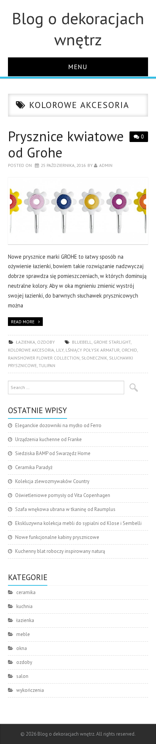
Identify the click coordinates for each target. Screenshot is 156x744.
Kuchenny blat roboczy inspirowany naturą (60, 551)
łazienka (25, 342)
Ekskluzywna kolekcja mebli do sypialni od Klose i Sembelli (78, 523)
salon (22, 676)
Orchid (129, 350)
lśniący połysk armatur (93, 350)
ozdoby (46, 342)
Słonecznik (94, 358)
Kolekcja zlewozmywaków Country (52, 481)
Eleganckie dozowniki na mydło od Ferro (58, 425)
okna (21, 648)
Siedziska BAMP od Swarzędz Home (52, 453)
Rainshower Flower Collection (44, 358)
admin (105, 165)
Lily (60, 350)
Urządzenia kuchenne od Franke (48, 439)
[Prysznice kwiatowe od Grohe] (78, 210)
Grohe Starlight (112, 342)
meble (23, 634)
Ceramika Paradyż (34, 467)
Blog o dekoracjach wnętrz (78, 29)
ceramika (26, 592)
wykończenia (30, 690)
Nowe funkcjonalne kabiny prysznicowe (57, 537)
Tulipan (47, 365)
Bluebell (82, 342)
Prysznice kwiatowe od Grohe (66, 144)
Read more (22, 321)
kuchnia (24, 606)
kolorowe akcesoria (31, 350)
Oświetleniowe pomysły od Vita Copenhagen (62, 495)
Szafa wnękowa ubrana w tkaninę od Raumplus (65, 509)
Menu (77, 66)
